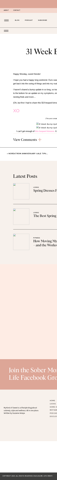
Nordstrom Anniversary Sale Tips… (28, 153)
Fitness (36, 238)
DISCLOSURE (38, 476)
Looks (36, 187)
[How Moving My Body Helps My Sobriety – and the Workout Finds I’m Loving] (21, 242)
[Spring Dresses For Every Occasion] (21, 191)
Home (52, 401)
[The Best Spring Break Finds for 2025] (21, 216)
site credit (48, 476)
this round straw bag (35, 148)
